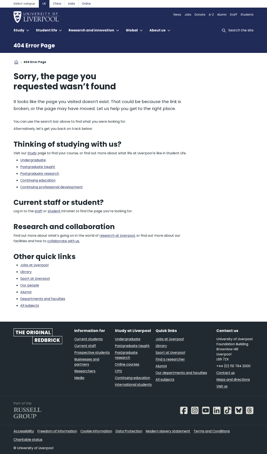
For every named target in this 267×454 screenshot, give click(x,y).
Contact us (225, 372)
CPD (118, 371)
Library (161, 345)
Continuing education (132, 377)
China (57, 4)
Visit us (222, 386)
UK (44, 4)
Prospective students (92, 352)
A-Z (211, 15)
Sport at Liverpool (170, 352)
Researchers (84, 371)
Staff (233, 15)
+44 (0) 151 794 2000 (233, 366)
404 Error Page (34, 45)
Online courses (127, 364)
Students (247, 15)
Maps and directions (233, 379)
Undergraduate (127, 339)
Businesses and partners (86, 362)
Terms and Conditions (212, 431)
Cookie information (96, 431)
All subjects (165, 379)
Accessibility (24, 431)
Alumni (221, 15)
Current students (88, 339)
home (16, 62)
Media (79, 377)
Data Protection (128, 431)
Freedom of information (57, 431)
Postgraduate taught (132, 345)
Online (86, 4)
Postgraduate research (126, 355)
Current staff (85, 345)
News (177, 15)
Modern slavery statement (168, 431)
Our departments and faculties (181, 372)
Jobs (187, 15)
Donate (200, 15)
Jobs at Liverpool (170, 339)
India (71, 4)
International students (133, 384)
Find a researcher (170, 359)
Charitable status (28, 439)
